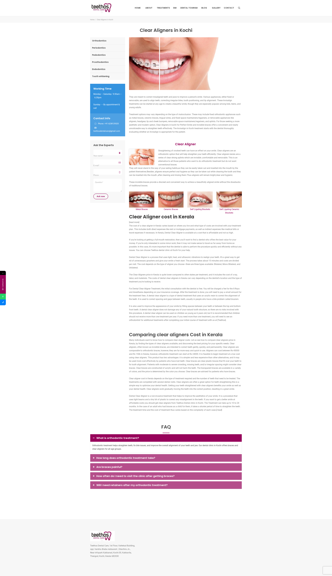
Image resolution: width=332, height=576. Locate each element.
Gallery (216, 7)
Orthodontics (99, 40)
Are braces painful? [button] (109, 467)
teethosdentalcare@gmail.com (106, 131)
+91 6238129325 (112, 123)
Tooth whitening (100, 76)
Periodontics (99, 47)
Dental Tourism (189, 7)
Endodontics (98, 69)
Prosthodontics (100, 62)
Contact (229, 7)
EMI (175, 7)
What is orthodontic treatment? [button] (117, 438)
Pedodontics (99, 54)
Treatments (163, 7)
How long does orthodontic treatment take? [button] (125, 458)
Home (138, 7)
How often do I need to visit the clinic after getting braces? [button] (135, 476)
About (148, 7)
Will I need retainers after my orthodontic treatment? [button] (132, 485)
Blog (204, 7)
